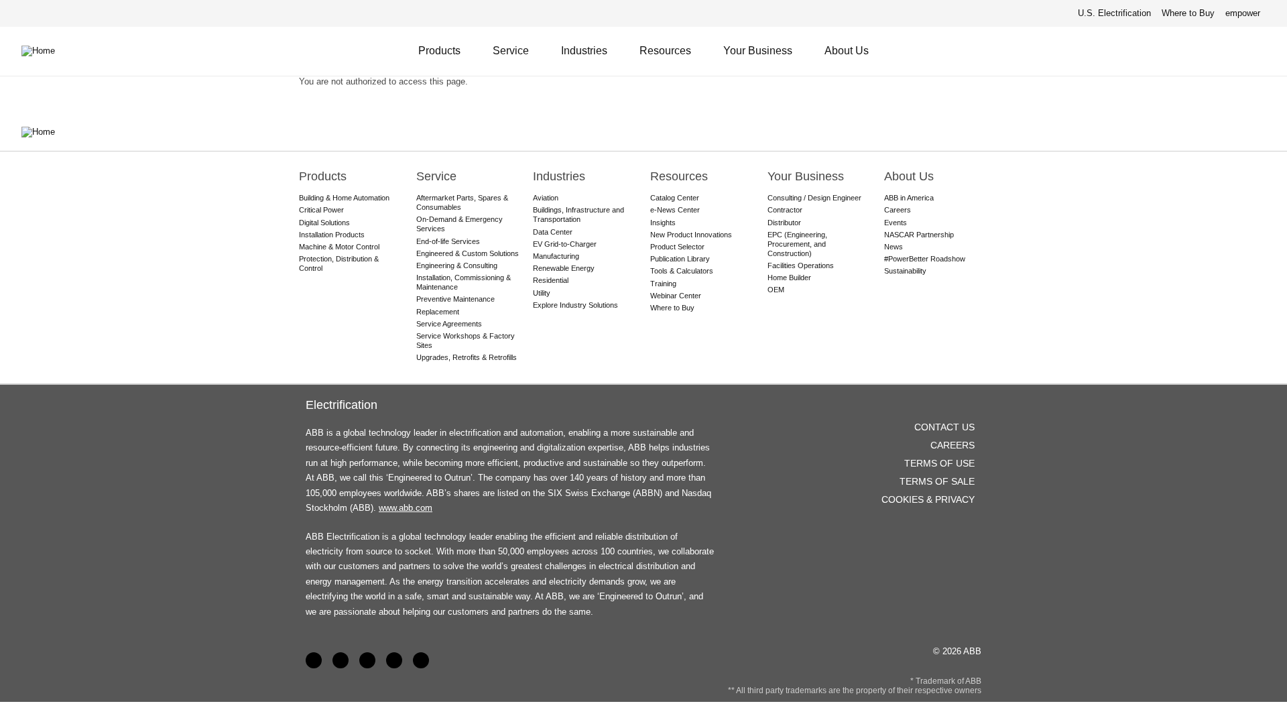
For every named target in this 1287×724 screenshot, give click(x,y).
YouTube (367, 660)
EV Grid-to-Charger (565, 244)
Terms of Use (939, 463)
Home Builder (789, 278)
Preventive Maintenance (455, 299)
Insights (663, 223)
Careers (897, 210)
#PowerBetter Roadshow (924, 259)
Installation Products (332, 235)
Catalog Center (674, 198)
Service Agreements (449, 324)
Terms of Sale (937, 481)
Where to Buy (1188, 13)
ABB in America (909, 198)
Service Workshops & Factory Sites (465, 340)
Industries (584, 50)
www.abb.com (405, 508)
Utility (541, 293)
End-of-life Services (448, 241)
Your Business (757, 50)
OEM (776, 290)
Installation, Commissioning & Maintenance (463, 282)
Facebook (314, 660)
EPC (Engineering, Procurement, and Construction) (797, 244)
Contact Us (1226, 51)
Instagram (421, 660)
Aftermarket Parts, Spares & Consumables (462, 202)
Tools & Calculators (681, 271)
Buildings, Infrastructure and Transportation (578, 214)
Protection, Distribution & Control (339, 263)
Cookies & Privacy (928, 499)
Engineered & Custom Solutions (467, 253)
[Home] (48, 51)
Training (663, 284)
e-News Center (675, 210)
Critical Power (321, 210)
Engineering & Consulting (456, 265)
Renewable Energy (564, 268)
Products (439, 50)
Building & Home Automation (344, 198)
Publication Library (680, 259)
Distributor (784, 223)
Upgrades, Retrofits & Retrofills (466, 357)
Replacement (437, 312)
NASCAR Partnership (919, 235)
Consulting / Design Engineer (814, 198)
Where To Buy (1259, 51)
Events (895, 223)
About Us (846, 50)
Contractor (785, 210)
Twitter (394, 660)
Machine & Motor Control (339, 247)
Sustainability (905, 271)
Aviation (545, 198)
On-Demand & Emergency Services (459, 224)
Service (511, 50)
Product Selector (677, 247)
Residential (550, 280)
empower (1242, 13)
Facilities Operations (801, 265)
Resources (665, 50)
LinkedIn (340, 660)
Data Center (552, 232)
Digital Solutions (324, 223)
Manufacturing (556, 256)
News (893, 247)
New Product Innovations (691, 235)
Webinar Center (675, 296)
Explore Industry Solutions (575, 305)
